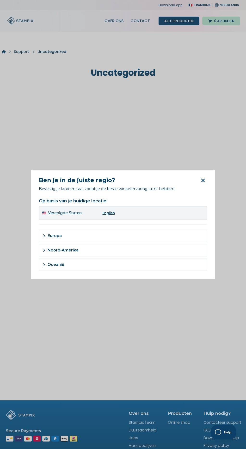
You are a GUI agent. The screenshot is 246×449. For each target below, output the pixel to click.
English (109, 213)
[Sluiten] (203, 180)
